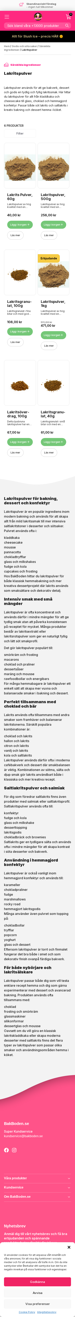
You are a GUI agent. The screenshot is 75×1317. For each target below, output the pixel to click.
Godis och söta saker (24, 46)
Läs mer (15, 235)
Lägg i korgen (18, 224)
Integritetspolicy (46, 1312)
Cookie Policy (27, 1312)
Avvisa (37, 1293)
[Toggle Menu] (7, 17)
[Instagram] (14, 1150)
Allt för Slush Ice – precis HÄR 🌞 (37, 36)
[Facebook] (6, 1150)
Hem (7, 46)
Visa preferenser (37, 1304)
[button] (69, 1247)
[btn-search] (67, 25)
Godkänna (37, 1282)
